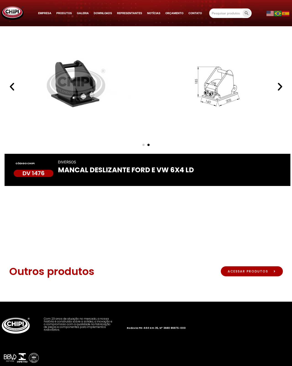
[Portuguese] (278, 13)
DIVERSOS (67, 162)
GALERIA (83, 13)
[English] (270, 13)
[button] (12, 86)
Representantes (129, 13)
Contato (195, 13)
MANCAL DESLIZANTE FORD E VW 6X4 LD (126, 170)
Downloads (103, 13)
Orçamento (174, 13)
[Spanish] (286, 13)
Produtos (64, 13)
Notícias (153, 13)
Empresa (44, 13)
